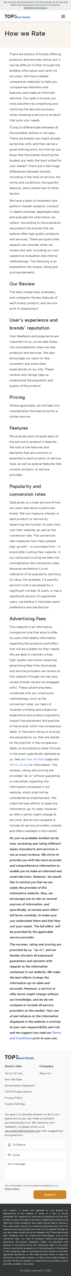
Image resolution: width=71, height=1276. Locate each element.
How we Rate (35, 759)
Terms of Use (18, 765)
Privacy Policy (13, 1098)
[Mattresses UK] (17, 16)
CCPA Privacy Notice (18, 1091)
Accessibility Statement (20, 1085)
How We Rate (13, 1079)
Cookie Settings (15, 1104)
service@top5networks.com (23, 1131)
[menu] (63, 16)
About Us (45, 1073)
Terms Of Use (13, 1073)
